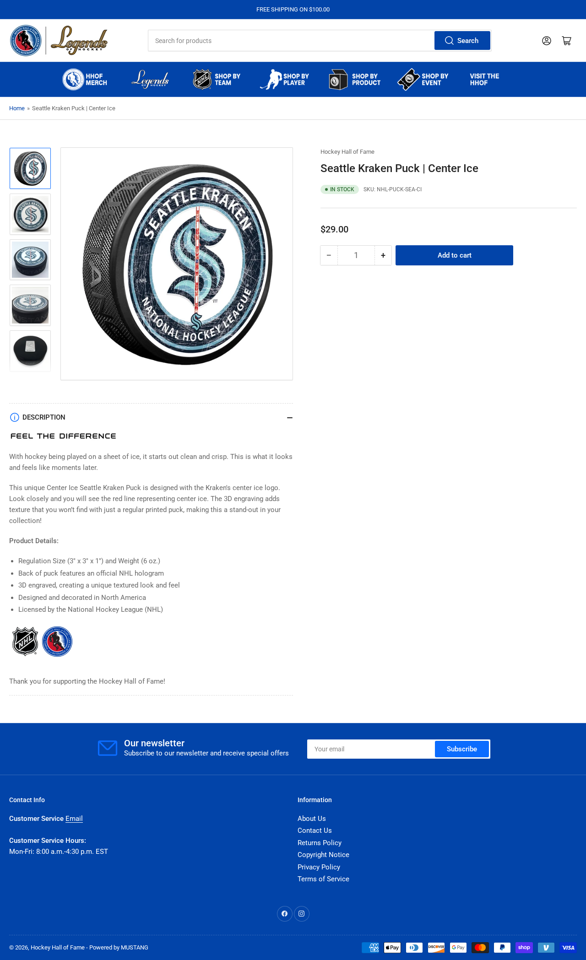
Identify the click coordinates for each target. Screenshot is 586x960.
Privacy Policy (319, 867)
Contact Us (315, 830)
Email (74, 818)
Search (467, 41)
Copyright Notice (323, 855)
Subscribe (462, 749)
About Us (312, 818)
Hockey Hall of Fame (347, 151)
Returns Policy (320, 843)
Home (17, 108)
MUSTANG (134, 947)
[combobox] (319, 40)
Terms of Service (323, 879)
